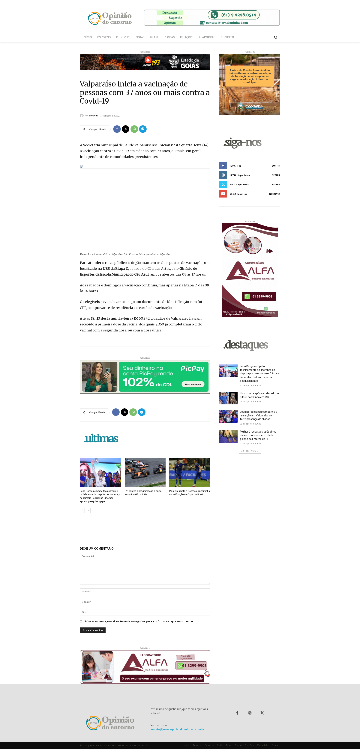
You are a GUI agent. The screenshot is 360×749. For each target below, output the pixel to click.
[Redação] (82, 115)
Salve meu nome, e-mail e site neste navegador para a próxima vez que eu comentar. (139, 621)
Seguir (276, 175)
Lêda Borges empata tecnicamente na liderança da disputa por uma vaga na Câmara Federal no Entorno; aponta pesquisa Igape (259, 373)
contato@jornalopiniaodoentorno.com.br (177, 729)
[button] (275, 37)
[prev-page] (82, 510)
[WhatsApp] (134, 129)
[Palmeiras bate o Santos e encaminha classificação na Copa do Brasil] (189, 472)
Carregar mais (248, 450)
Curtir (276, 165)
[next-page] (88, 510)
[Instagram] (249, 713)
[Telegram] (143, 129)
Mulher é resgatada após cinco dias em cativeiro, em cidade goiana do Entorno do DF (258, 435)
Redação (93, 115)
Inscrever (274, 193)
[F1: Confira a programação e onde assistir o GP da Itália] (145, 472)
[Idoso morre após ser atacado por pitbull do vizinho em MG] (228, 398)
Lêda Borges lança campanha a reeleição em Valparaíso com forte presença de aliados (258, 415)
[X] (125, 129)
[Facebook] (117, 129)
